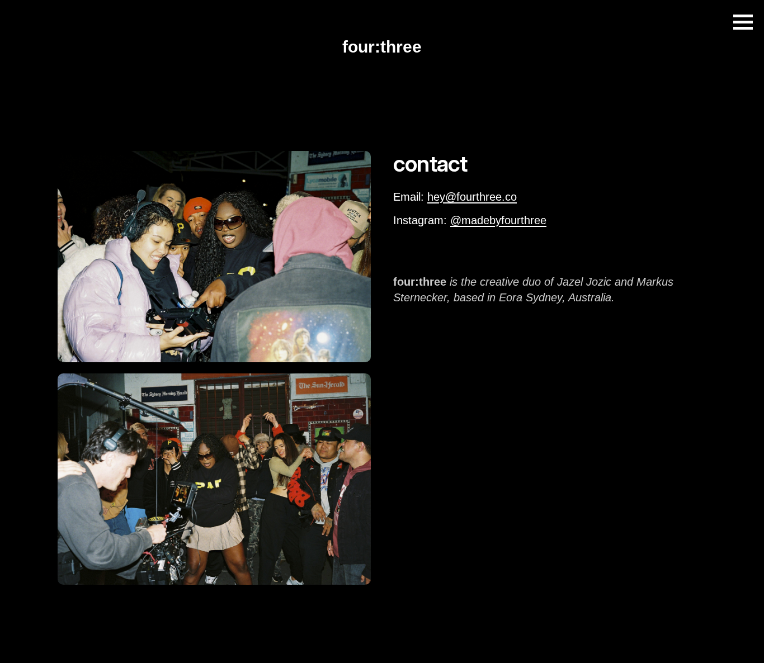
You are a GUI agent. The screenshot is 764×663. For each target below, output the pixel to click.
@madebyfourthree (498, 220)
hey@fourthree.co (472, 197)
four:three (382, 46)
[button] (743, 22)
